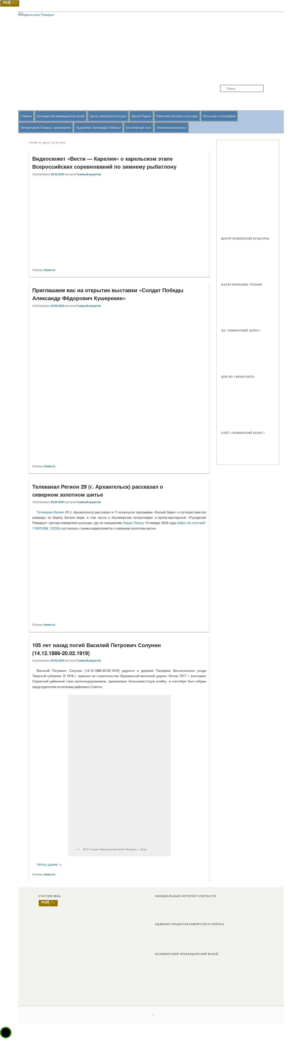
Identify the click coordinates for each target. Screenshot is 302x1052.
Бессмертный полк (138, 127)
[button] (5, 1032)
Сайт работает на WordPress (174, 1015)
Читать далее (49, 864)
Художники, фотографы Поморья (98, 127)
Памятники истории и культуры (177, 116)
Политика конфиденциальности (131, 1015)
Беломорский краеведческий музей (60, 116)
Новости (49, 270)
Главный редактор (88, 174)
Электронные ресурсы (171, 127)
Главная (26, 116)
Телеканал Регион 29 (53, 512)
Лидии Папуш (133, 522)
